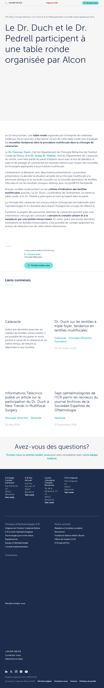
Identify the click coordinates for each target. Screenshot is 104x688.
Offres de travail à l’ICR (65, 539)
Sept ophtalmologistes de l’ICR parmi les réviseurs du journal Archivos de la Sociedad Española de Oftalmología (76, 401)
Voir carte (9, 497)
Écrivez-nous (14, 454)
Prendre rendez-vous (40, 265)
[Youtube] (26, 672)
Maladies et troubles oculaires (68, 528)
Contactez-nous (13, 655)
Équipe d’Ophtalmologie (16, 543)
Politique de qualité (88, 681)
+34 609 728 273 (15, 3)
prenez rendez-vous (38, 454)
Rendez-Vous (92, 3)
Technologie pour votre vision (19, 535)
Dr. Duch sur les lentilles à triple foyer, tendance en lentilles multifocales (75, 326)
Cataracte (13, 322)
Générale (36, 417)
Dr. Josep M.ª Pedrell (43, 155)
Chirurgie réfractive (80, 338)
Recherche (60, 532)
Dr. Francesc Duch (19, 152)
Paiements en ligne (14, 659)
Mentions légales (45, 681)
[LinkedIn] (6, 672)
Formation (61, 341)
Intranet (73, 681)
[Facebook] (21, 672)
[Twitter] (11, 672)
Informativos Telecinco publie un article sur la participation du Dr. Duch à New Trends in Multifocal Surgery (27, 401)
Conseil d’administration (16, 547)
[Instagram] (16, 672)
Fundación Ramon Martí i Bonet (69, 535)
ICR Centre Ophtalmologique (19, 532)
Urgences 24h (52, 3)
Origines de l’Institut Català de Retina (22, 528)
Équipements (11, 539)
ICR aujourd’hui (62, 543)
